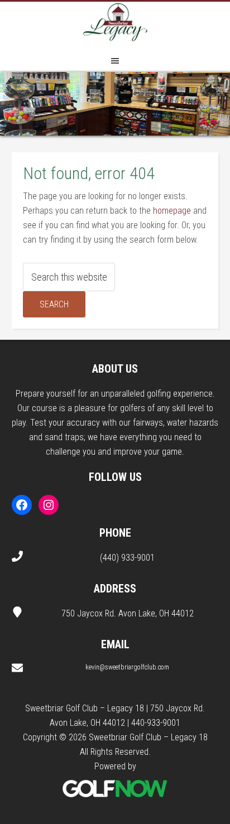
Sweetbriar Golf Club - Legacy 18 (115, 24)
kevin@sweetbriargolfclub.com (127, 667)
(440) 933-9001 (127, 557)
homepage (172, 210)
